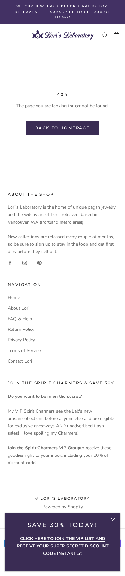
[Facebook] (10, 262)
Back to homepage (62, 127)
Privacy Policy (21, 340)
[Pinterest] (39, 262)
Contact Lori (20, 361)
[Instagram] (24, 262)
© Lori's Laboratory (62, 498)
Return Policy (21, 329)
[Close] (113, 520)
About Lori (18, 308)
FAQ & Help (20, 319)
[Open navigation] (9, 34)
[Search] (105, 35)
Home (14, 298)
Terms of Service (24, 350)
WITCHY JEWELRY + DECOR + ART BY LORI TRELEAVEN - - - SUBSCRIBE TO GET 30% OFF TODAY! (62, 11)
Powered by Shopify (62, 507)
